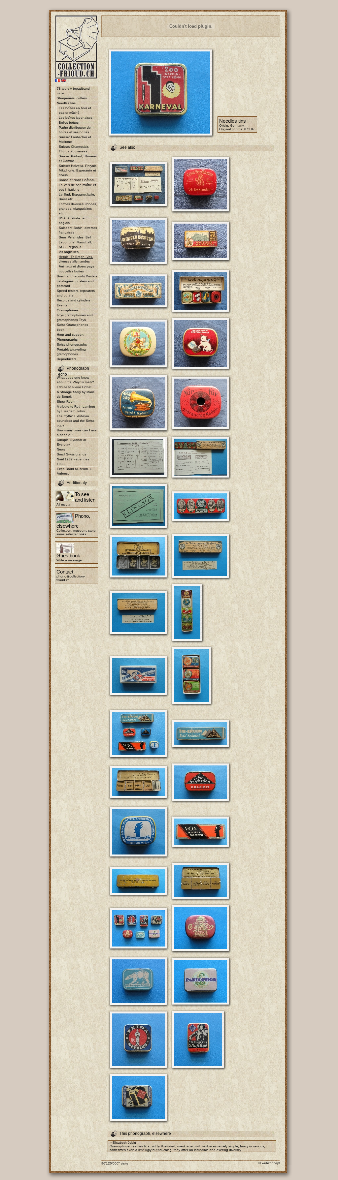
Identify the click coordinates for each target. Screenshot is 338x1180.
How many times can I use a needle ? (77, 432)
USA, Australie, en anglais (72, 220)
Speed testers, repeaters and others (76, 293)
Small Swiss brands (71, 454)
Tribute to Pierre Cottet (74, 387)
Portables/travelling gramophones (71, 352)
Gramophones (68, 310)
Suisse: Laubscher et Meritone (75, 139)
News (61, 449)
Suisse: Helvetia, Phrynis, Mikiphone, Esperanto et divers (78, 170)
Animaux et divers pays (76, 266)
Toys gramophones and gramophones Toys (75, 317)
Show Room (66, 401)
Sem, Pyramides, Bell (75, 237)
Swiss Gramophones (72, 324)
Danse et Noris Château (77, 180)
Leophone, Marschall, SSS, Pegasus (75, 244)
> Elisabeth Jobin (123, 1142)
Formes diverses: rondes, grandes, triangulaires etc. (78, 208)
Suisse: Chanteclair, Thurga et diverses (74, 149)
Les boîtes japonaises (75, 117)
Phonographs (67, 339)
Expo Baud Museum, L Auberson (74, 471)
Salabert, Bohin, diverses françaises (78, 230)
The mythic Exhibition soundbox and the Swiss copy (75, 420)
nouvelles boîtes (71, 271)
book (60, 329)
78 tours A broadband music (73, 91)
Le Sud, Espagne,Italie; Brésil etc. (77, 197)
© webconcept (269, 1163)
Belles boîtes (69, 122)
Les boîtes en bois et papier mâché (75, 110)
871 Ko (249, 129)
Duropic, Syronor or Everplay (71, 442)
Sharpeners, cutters (72, 98)
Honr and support (70, 334)
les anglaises (69, 252)
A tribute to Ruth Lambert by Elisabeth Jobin (76, 409)
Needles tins (66, 103)
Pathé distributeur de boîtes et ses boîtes (75, 130)
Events (62, 305)
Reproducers (66, 359)
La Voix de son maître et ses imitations (77, 187)
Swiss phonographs (72, 344)
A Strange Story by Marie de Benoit (76, 394)
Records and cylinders (73, 300)
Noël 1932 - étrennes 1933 (73, 461)
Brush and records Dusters (77, 276)
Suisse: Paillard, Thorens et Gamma (78, 158)
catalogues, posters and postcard (75, 283)
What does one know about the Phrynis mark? (75, 380)
